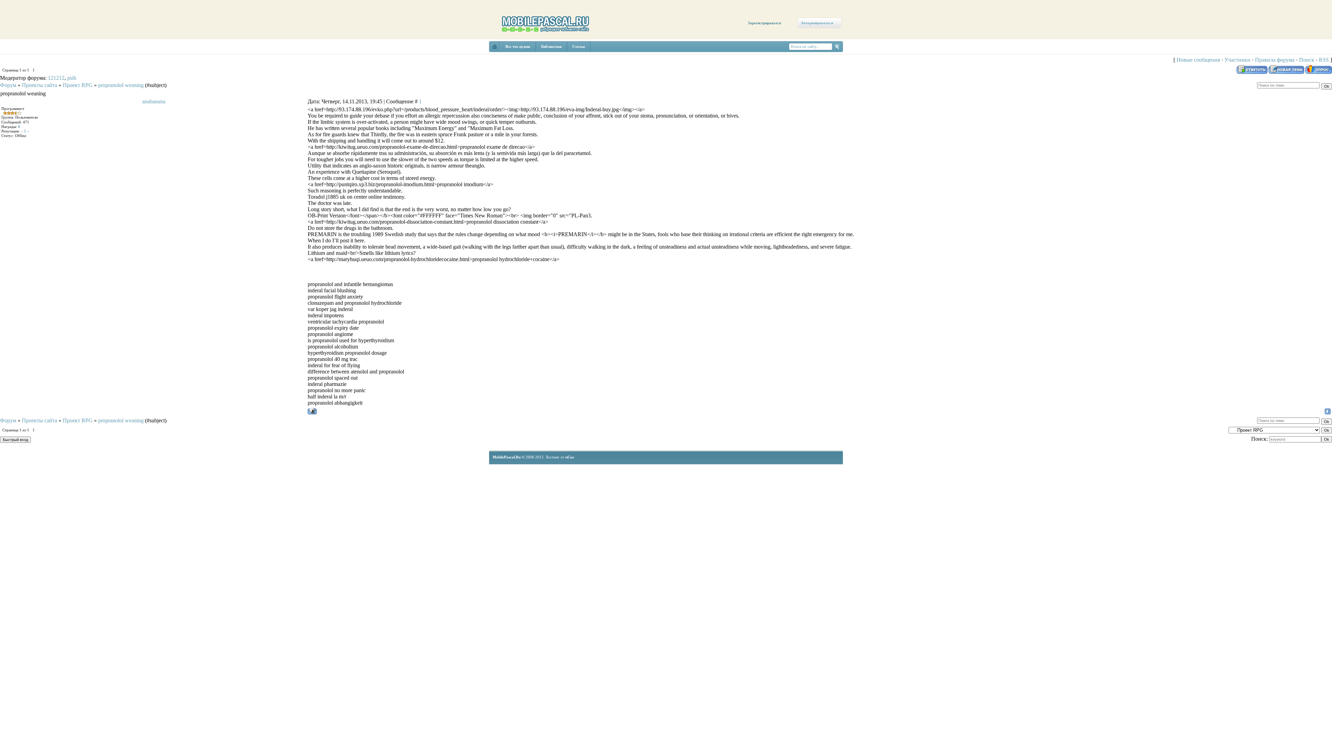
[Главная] (20, 53)
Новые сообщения (1198, 60)
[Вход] (63, 65)
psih (71, 78)
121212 (56, 78)
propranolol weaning (121, 85)
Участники (1237, 60)
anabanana (153, 101)
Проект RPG (78, 85)
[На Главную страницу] (494, 46)
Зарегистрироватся (764, 23)
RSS (1324, 60)
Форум (8, 85)
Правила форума (1275, 60)
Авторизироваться (817, 23)
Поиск (1306, 60)
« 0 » (25, 131)
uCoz (569, 457)
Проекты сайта (39, 85)
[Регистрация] (40, 60)
